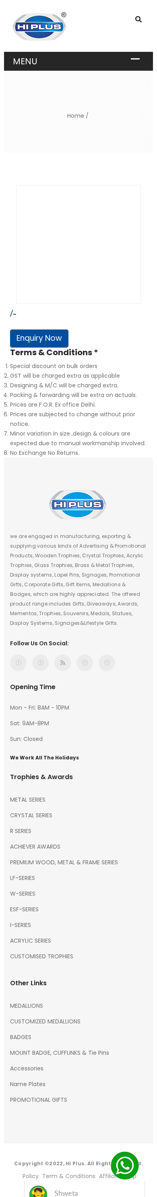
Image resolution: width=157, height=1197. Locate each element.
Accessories (26, 1068)
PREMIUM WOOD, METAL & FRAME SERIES (64, 862)
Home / (78, 116)
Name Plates (27, 1084)
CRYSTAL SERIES (31, 815)
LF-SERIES (22, 878)
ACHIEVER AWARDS (35, 847)
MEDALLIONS (26, 1006)
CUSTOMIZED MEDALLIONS (45, 1021)
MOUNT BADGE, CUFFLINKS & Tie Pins (59, 1053)
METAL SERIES (27, 800)
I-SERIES (20, 925)
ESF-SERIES (24, 909)
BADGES (20, 1037)
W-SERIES (22, 894)
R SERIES (20, 831)
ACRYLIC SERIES (30, 941)
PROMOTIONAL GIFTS (38, 1100)
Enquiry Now (39, 338)
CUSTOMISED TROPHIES (41, 956)
